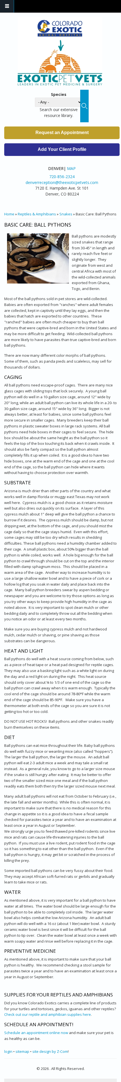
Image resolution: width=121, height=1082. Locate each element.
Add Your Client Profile (62, 149)
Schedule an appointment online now (36, 1032)
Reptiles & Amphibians (37, 214)
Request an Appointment (62, 132)
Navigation (7, 6)
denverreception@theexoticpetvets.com (62, 182)
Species (58, 94)
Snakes (65, 214)
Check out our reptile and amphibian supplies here (47, 1014)
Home (9, 214)
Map (71, 168)
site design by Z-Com (50, 1051)
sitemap (22, 1051)
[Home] (60, 51)
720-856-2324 (62, 176)
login (8, 1051)
